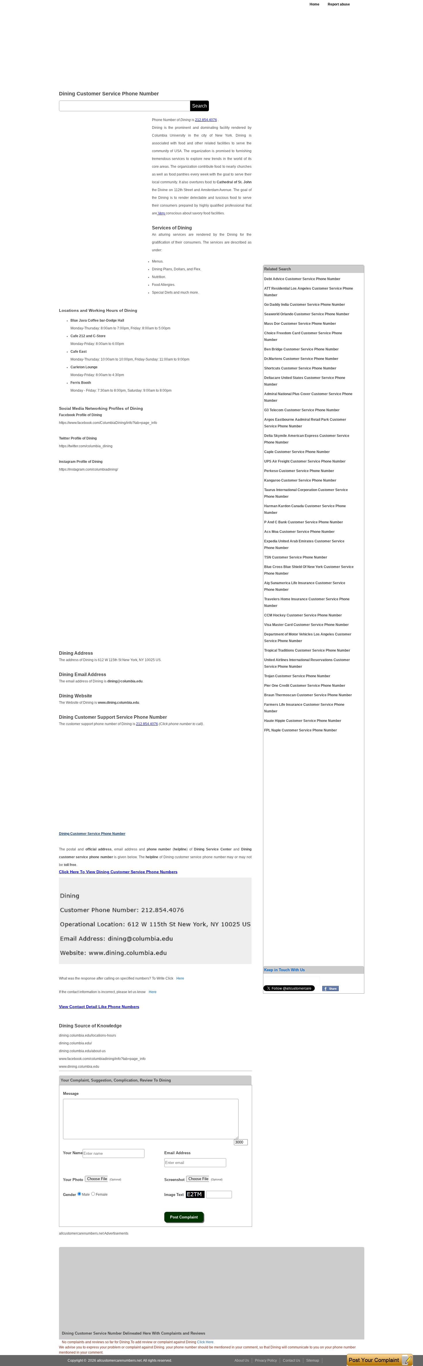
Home (314, 4)
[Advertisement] (199, 43)
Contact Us (291, 1360)
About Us (242, 1360)
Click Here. (205, 1342)
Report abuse (339, 4)
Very (161, 213)
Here (180, 978)
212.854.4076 (206, 120)
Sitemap (312, 1360)
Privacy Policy (266, 1360)
